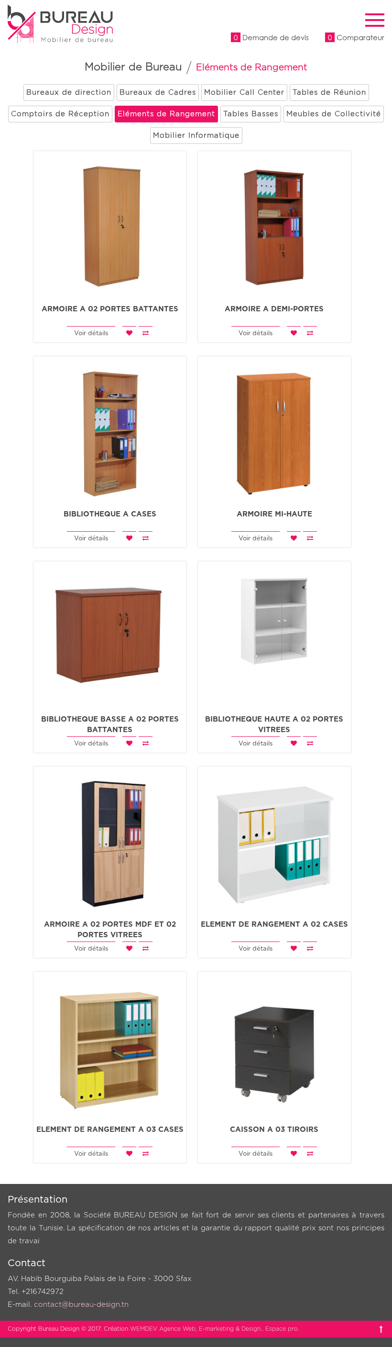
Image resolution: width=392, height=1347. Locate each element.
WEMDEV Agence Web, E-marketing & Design (195, 1329)
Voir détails (91, 333)
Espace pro (281, 1329)
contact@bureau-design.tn (81, 1304)
